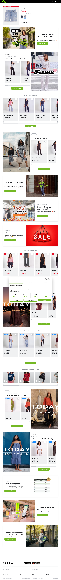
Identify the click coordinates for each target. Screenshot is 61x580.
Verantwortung (48, 574)
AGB (39, 578)
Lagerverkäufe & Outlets (21, 572)
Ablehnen (16, 300)
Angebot (6, 334)
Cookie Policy (34, 578)
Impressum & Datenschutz (26, 578)
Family (42, 578)
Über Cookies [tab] (45, 282)
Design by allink (55, 578)
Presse (33, 574)
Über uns (47, 572)
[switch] (25, 296)
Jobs (32, 572)
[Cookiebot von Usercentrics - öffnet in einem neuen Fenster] (47, 279)
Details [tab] (30, 282)
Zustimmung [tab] (16, 282)
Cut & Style (19, 574)
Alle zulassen (44, 300)
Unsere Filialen (5, 572)
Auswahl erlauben (30, 300)
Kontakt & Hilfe (5, 574)
